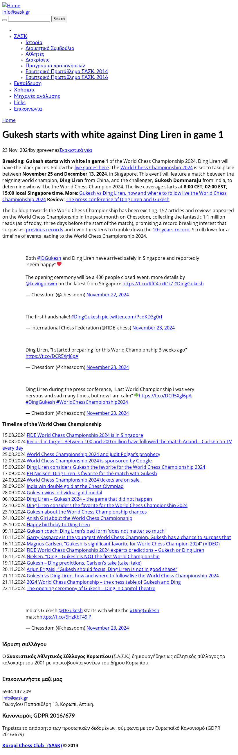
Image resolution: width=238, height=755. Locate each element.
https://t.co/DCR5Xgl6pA (52, 356)
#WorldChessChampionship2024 (92, 402)
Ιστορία (34, 42)
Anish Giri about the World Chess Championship (79, 518)
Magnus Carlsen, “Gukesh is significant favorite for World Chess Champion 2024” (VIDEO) (123, 543)
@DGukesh (49, 258)
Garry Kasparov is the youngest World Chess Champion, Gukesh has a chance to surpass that (129, 537)
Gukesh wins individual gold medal (64, 492)
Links (20, 102)
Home (9, 120)
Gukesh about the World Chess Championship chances (87, 512)
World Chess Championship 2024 (156, 167)
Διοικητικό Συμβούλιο (50, 48)
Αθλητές (35, 54)
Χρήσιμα (24, 90)
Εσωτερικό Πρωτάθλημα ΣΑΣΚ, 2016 (67, 77)
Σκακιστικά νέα (75, 150)
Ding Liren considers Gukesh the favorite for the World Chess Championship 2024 (116, 467)
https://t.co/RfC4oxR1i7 (147, 283)
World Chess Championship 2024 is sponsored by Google (89, 460)
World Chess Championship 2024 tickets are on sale (83, 480)
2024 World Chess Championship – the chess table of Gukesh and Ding (104, 582)
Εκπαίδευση (28, 83)
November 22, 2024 (107, 294)
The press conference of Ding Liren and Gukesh (118, 199)
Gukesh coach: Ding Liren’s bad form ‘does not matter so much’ (96, 531)
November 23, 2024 (153, 328)
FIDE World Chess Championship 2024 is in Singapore (85, 435)
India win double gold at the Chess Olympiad (75, 486)
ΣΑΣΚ (20, 36)
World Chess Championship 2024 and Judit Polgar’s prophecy (93, 454)
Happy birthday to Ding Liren (58, 524)
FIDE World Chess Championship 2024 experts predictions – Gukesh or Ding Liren (115, 550)
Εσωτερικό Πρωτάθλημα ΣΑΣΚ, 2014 (67, 71)
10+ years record (171, 229)
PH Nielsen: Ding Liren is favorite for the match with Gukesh (92, 473)
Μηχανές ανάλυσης (37, 96)
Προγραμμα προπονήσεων (55, 65)
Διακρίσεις (37, 59)
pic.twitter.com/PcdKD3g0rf (132, 316)
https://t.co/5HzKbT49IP (65, 617)
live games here (92, 167)
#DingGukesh (189, 283)
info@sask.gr (16, 12)
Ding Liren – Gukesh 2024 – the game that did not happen (89, 499)
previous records (44, 229)
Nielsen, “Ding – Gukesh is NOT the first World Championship (93, 556)
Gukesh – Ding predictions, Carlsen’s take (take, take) (84, 563)
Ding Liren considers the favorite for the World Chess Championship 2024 (107, 505)
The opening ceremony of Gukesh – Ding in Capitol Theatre (91, 588)
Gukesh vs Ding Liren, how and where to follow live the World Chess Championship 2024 (123, 575)
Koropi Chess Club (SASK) (32, 745)
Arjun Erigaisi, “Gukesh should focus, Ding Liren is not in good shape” (102, 569)
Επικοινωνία (28, 109)
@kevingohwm (41, 283)
